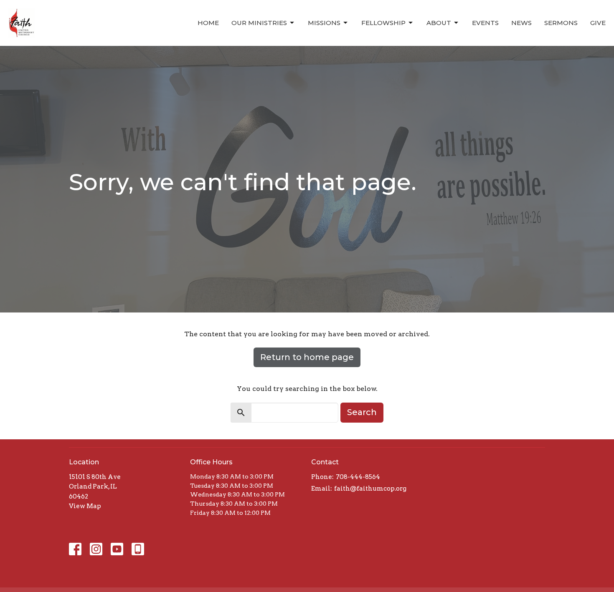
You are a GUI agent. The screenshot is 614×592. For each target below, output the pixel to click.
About (438, 23)
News (521, 23)
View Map (85, 506)
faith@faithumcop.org (370, 488)
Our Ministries (259, 23)
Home (208, 23)
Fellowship (383, 23)
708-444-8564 (358, 477)
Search (362, 412)
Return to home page (307, 357)
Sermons (561, 23)
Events (485, 23)
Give (598, 23)
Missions (324, 23)
